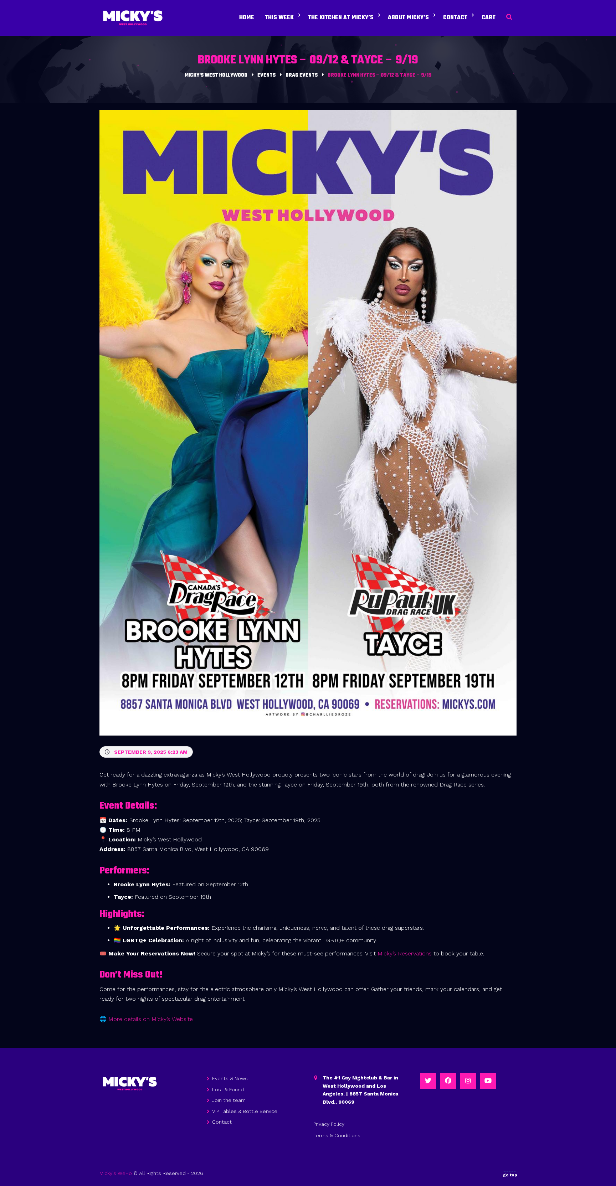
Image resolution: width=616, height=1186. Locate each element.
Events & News (230, 1078)
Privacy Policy (328, 1124)
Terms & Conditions (336, 1135)
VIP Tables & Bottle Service (244, 1111)
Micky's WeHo (115, 1173)
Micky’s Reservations (405, 953)
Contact (222, 1122)
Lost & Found (228, 1089)
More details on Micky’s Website (150, 1019)
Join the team (229, 1100)
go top (510, 1174)
